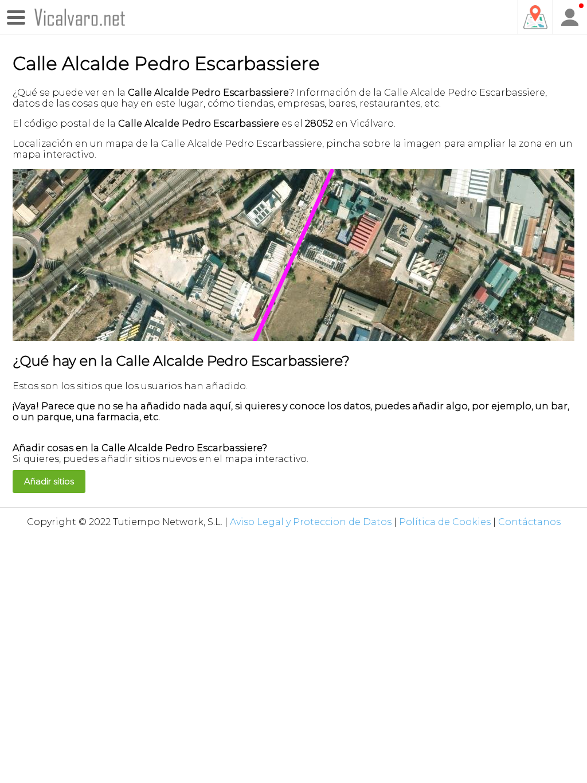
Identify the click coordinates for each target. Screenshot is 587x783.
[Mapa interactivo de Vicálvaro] (535, 17)
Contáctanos (529, 521)
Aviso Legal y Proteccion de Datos (311, 521)
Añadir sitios (49, 481)
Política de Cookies (445, 521)
